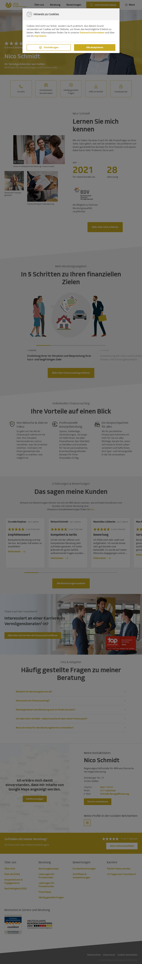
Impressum (40, 36)
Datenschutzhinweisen (92, 32)
